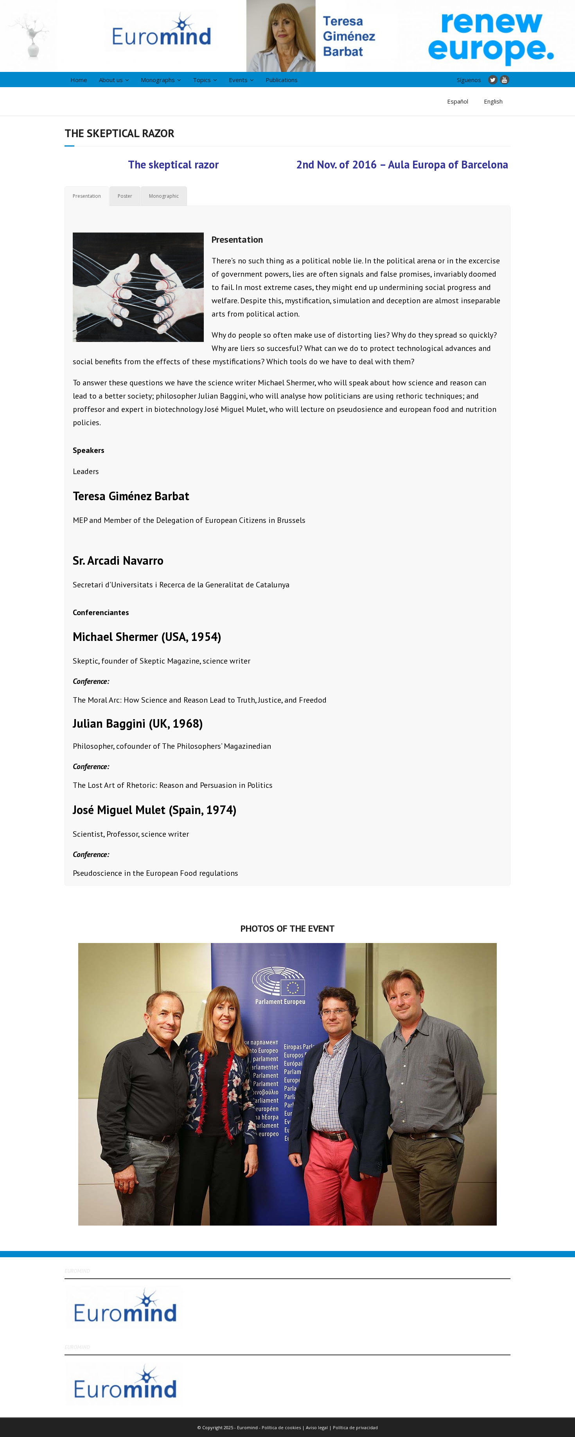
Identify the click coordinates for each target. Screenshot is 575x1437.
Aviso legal (317, 1427)
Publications (282, 80)
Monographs (158, 80)
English (493, 101)
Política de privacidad (355, 1427)
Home (78, 80)
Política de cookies (281, 1427)
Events (238, 80)
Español (457, 101)
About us (111, 80)
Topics (202, 80)
